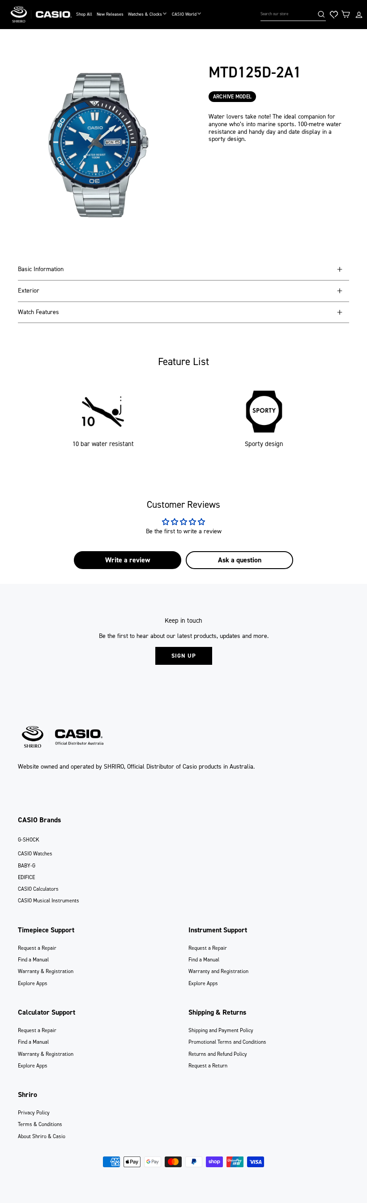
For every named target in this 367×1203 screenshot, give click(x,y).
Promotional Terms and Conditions (227, 1042)
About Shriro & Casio (41, 1136)
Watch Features (38, 312)
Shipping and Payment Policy (220, 1030)
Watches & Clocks (145, 14)
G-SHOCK (28, 839)
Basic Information (41, 269)
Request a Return (207, 1065)
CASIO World (184, 14)
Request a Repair (37, 948)
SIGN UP (183, 655)
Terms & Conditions (40, 1124)
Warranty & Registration (45, 971)
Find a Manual (33, 959)
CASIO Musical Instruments (48, 900)
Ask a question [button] (239, 560)
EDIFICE (26, 877)
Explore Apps (32, 983)
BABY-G (26, 865)
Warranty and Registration (218, 971)
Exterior (28, 290)
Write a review (127, 560)
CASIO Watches (35, 853)
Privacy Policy (34, 1112)
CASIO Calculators (38, 889)
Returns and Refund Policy (217, 1054)
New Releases (110, 14)
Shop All (84, 14)
